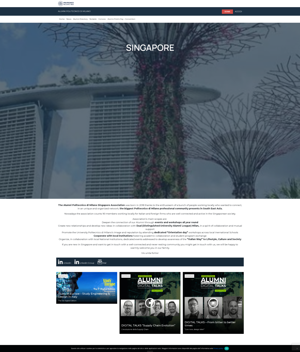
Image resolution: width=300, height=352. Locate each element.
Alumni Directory (80, 19)
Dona (227, 12)
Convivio (102, 19)
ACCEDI (238, 11)
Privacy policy (218, 348)
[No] (297, 348)
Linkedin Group (87, 263)
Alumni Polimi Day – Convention (121, 19)
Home (62, 19)
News (68, 19)
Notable (93, 19)
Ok (227, 348)
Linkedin (67, 263)
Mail (104, 263)
